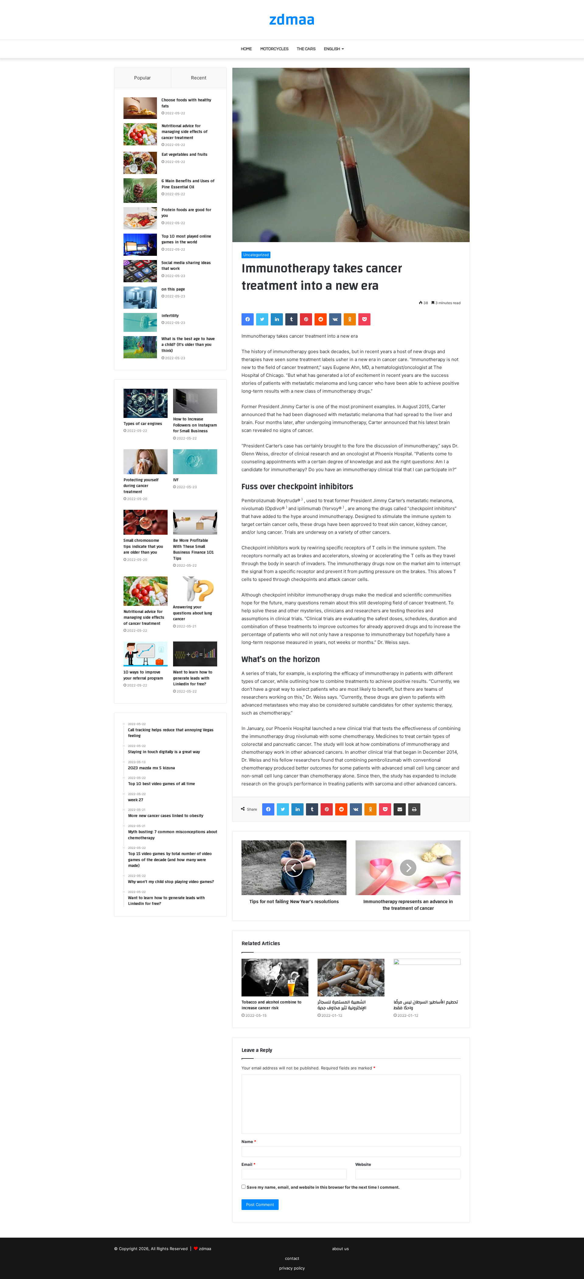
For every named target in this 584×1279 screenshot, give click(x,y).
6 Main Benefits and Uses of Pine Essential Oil (188, 184)
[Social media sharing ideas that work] (140, 271)
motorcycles (274, 49)
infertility (170, 316)
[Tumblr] (291, 319)
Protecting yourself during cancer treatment (140, 486)
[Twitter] (262, 319)
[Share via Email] (400, 809)
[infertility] (140, 322)
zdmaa (205, 1248)
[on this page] (140, 298)
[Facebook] (248, 319)
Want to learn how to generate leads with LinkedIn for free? (192, 678)
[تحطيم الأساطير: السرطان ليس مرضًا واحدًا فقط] (427, 977)
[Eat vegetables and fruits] (140, 163)
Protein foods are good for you (186, 213)
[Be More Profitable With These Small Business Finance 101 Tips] (195, 522)
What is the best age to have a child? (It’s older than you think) (188, 345)
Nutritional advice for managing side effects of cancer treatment (184, 132)
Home (246, 49)
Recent (198, 78)
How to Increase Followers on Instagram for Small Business (195, 425)
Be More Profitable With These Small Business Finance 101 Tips (193, 549)
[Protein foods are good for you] (140, 218)
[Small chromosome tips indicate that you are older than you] (145, 522)
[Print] (414, 809)
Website (363, 1164)
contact (292, 1258)
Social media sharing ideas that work (186, 266)
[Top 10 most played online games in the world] (140, 245)
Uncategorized (256, 254)
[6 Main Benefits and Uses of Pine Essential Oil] (140, 190)
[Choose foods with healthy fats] (140, 108)
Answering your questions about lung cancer (192, 613)
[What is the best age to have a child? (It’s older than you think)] (140, 347)
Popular (142, 78)
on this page (173, 289)
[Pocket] (364, 319)
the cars (306, 49)
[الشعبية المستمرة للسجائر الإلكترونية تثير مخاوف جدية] (351, 977)
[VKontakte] (335, 319)
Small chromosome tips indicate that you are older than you (143, 546)
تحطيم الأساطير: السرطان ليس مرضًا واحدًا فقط (426, 1005)
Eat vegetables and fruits (184, 154)
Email (248, 1164)
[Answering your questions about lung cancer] (195, 588)
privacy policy (292, 1268)
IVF (176, 480)
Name (249, 1141)
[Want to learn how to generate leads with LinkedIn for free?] (195, 653)
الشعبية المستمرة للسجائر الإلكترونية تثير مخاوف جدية (342, 1005)
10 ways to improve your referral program (143, 675)
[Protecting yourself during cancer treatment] (145, 461)
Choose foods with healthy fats (186, 103)
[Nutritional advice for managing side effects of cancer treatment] (140, 134)
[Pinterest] (306, 319)
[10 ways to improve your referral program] (145, 653)
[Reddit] (321, 319)
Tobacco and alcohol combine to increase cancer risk (271, 1005)
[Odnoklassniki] (350, 319)
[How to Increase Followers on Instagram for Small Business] (195, 401)
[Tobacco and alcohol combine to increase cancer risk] (275, 977)
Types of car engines (142, 424)
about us (340, 1248)
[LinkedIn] (277, 319)
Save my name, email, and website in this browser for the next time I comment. (323, 1187)
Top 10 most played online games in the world (186, 239)
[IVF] (195, 461)
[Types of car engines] (145, 403)
